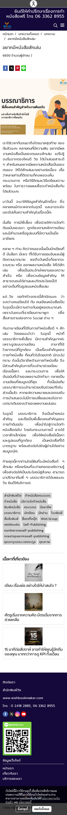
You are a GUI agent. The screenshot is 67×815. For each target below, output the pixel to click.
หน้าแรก (8, 768)
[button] (54, 25)
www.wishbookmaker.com (23, 697)
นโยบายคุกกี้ (25, 802)
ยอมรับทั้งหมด (41, 809)
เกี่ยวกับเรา (10, 773)
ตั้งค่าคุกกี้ (23, 809)
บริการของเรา (12, 778)
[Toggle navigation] (62, 25)
